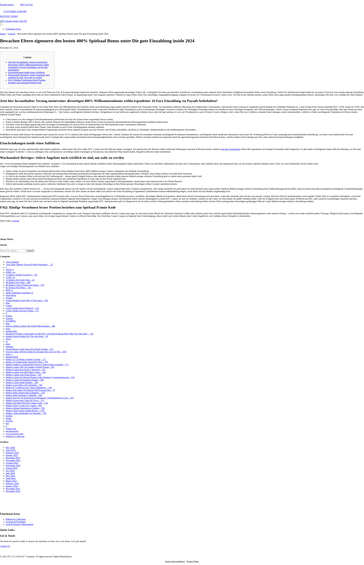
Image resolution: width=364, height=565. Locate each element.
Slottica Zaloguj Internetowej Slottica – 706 (25, 408)
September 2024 (13, 465)
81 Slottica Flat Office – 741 (18, 287)
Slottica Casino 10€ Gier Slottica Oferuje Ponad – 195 (30, 367)
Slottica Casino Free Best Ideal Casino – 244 (26, 372)
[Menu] (1, 24)
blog (8, 303)
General (15, 221)
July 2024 (10, 470)
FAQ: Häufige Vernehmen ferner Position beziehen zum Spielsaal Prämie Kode (27, 81)
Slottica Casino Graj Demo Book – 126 (23, 375)
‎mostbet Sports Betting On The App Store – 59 (27, 336)
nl (6, 341)
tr (6, 426)
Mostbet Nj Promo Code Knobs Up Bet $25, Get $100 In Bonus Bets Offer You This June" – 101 (50, 334)
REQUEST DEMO (9, 16)
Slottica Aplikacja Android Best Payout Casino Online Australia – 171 (37, 364)
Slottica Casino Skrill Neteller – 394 (22, 382)
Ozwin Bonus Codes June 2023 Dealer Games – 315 (29, 349)
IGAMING (11, 321)
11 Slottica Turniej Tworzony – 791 (22, 275)
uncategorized (12, 431)
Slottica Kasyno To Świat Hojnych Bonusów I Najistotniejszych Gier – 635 (40, 398)
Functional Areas (13, 29)
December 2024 (13, 458)
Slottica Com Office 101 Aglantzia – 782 (24, 385)
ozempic (9, 346)
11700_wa (10, 277)
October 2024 (12, 463)
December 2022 (13, 488)
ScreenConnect (7, 4)
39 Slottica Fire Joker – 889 (18, 282)
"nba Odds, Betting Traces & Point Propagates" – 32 (29, 264)
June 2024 (10, 473)
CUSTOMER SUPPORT (15, 11)
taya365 (9, 421)
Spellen (9, 416)
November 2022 (13, 491)
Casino (9, 305)
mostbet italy (11, 331)
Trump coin (11, 428)
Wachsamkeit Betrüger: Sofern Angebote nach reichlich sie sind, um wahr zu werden (29, 76)
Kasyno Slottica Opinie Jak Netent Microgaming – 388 (30, 326)
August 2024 (11, 468)
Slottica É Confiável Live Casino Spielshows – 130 (29, 387)
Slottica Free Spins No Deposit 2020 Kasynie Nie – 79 (30, 390)
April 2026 (10, 450)
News (8, 339)
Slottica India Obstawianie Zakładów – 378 (25, 393)
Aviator (9, 298)
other (8, 344)
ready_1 (9, 354)
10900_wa (10, 272)
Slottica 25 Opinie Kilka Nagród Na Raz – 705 (27, 362)
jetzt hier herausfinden (231, 149)
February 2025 (12, 452)
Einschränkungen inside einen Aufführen (26, 72)
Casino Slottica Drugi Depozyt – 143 (22, 308)
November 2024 (13, 460)
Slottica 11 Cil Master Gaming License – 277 (26, 359)
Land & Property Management (19, 524)
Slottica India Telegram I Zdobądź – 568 (24, 395)
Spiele (8, 418)
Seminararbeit (12, 357)
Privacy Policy (193, 561)
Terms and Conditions (175, 561)
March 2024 (11, 481)
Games (9, 316)
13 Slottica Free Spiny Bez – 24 (20, 280)
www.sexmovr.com (14, 434)
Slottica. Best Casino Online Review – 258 (25, 410)
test (7, 423)
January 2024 (12, 486)
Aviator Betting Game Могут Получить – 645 (27, 300)
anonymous (11, 295)
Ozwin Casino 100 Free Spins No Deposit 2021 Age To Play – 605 (36, 352)
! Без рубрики (12, 262)
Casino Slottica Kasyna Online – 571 (22, 310)
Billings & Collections (16, 519)
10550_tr (10, 269)
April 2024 (10, 478)
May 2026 (10, 447)
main (8, 328)
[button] (5, 546)
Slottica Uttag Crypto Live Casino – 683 (24, 405)
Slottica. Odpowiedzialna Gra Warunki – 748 (26, 413)
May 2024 (10, 476)
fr (6, 313)
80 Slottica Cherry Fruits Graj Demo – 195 (25, 285)
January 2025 (12, 455)
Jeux (8, 323)
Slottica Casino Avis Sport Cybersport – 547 (25, 369)
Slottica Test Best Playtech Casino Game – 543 (27, 403)
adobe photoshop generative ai (19, 293)
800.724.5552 (26, 4)
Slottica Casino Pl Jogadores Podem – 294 (25, 380)
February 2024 (12, 483)
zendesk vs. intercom (15, 436)
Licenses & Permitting (16, 522)
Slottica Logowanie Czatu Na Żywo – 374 (25, 400)
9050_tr (9, 290)
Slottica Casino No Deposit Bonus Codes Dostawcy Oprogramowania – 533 (40, 377)
